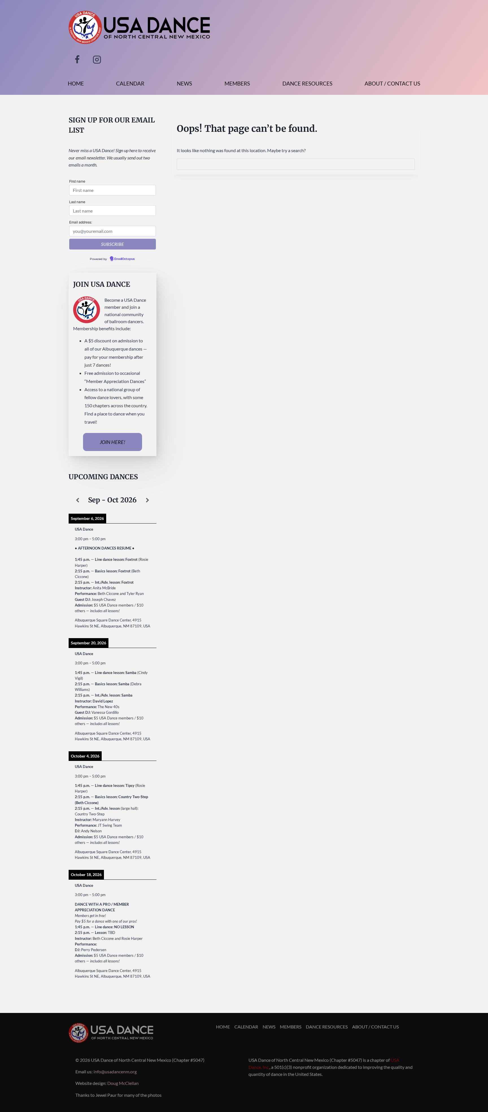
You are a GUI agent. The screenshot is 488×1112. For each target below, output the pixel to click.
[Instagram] (97, 59)
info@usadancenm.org (115, 1071)
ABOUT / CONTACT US (392, 83)
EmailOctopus (124, 259)
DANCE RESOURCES (307, 83)
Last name (77, 201)
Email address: (80, 222)
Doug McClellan (123, 1083)
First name (77, 181)
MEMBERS (237, 83)
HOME (76, 83)
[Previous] (77, 500)
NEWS (184, 83)
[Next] (147, 500)
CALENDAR (130, 83)
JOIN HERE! (112, 442)
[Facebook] (77, 59)
